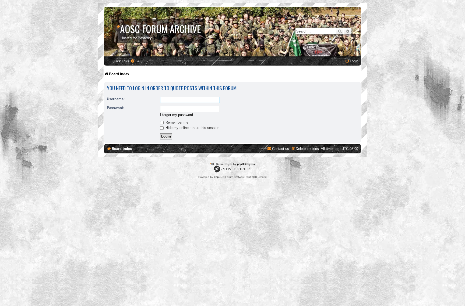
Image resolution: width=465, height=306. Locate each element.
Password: (115, 108)
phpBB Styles (246, 164)
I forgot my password (176, 115)
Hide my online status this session (191, 128)
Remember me (176, 122)
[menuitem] (136, 61)
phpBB (218, 176)
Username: (116, 99)
